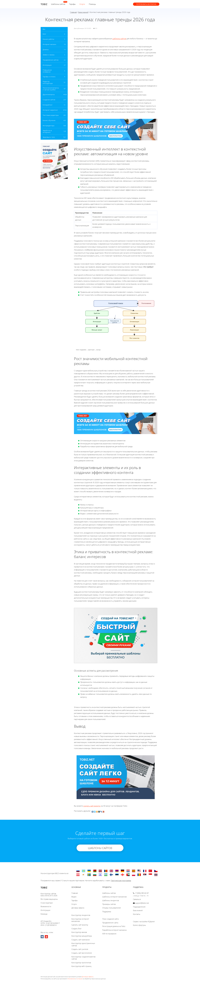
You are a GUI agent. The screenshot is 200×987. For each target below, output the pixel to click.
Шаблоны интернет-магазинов (114, 897)
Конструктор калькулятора (81, 936)
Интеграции (47, 65)
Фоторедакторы (48, 125)
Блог (44, 34)
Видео (73, 897)
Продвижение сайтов (50, 60)
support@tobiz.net (142, 903)
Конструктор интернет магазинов (80, 920)
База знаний (83, 12)
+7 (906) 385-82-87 (142, 893)
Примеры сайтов (109, 904)
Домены (46, 49)
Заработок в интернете (47, 131)
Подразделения (139, 907)
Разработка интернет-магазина (114, 930)
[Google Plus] (103, 811)
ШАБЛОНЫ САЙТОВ (100, 848)
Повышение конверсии (47, 71)
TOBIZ (44, 4)
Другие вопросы (49, 94)
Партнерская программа (121, 880)
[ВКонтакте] (92, 811)
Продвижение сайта (110, 923)
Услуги (82, 4)
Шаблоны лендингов (110, 900)
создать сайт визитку (92, 806)
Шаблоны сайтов (58, 4)
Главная (73, 12)
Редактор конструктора (48, 82)
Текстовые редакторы (51, 115)
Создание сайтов (49, 100)
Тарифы (72, 4)
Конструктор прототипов (81, 962)
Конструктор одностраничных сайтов (83, 944)
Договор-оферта (77, 908)
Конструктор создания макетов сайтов (83, 958)
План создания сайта (110, 919)
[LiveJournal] (101, 811)
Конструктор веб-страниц (81, 966)
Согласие (79, 979)
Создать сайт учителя (79, 949)
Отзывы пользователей (111, 908)
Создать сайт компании (80, 940)
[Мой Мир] (99, 811)
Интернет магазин (49, 44)
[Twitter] (95, 811)
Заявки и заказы (48, 55)
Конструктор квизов (79, 932)
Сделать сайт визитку (79, 925)
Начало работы (48, 39)
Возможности (46, 906)
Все (44, 29)
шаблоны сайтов (119, 38)
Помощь (92, 4)
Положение (71, 979)
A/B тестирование (109, 934)
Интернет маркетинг (50, 110)
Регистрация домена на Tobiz (113, 926)
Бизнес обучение (49, 120)
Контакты (136, 914)
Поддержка (106, 911)
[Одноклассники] (97, 811)
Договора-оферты (87, 977)
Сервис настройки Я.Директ (144, 921)
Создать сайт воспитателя (81, 953)
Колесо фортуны (139, 925)
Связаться (137, 899)
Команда (44, 914)
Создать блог (76, 928)
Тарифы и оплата (49, 77)
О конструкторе (47, 903)
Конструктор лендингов (80, 915)
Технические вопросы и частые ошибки (51, 89)
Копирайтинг (47, 105)
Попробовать (146, 4)
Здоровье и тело (49, 137)
